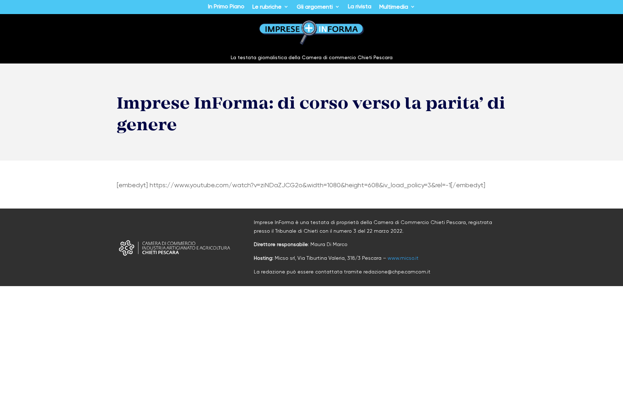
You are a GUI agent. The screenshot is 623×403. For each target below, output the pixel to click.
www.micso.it (403, 258)
